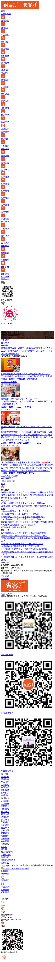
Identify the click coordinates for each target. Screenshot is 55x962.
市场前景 (5, 833)
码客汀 (15, 492)
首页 (3, 11)
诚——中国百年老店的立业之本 (16, 511)
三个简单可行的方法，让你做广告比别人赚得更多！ (25, 549)
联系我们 (5, 795)
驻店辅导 (5, 809)
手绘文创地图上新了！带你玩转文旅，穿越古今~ (23, 503)
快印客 (4, 846)
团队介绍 (5, 785)
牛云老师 (22, 498)
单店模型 (5, 790)
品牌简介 (5, 777)
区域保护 (5, 817)
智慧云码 (5, 857)
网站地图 (5, 874)
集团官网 (5, 276)
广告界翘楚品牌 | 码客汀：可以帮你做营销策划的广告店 (27, 348)
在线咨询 (5, 890)
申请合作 (5, 279)
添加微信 (5, 892)
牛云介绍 (5, 782)
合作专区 (5, 246)
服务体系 (5, 73)
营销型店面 (6, 492)
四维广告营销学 (37, 495)
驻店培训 (18, 495)
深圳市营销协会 (8, 860)
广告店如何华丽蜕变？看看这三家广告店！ (21, 546)
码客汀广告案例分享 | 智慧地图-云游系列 (20, 514)
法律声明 (5, 871)
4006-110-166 (6, 594)
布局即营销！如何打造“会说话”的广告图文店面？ (24, 535)
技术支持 (5, 812)
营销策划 (5, 806)
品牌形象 (5, 779)
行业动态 (5, 828)
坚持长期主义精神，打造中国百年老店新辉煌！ (23, 517)
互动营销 (10, 495)
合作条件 (5, 838)
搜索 (3, 484)
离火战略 (14, 498)
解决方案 (5, 149)
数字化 (26, 495)
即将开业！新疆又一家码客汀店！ (17, 527)
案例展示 (5, 132)
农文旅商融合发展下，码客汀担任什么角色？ (22, 519)
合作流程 (5, 841)
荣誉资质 (5, 787)
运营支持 (5, 814)
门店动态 (5, 822)
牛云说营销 (6, 855)
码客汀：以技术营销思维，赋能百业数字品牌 (22, 544)
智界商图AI (6, 863)
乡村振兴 (42, 492)
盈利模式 (5, 793)
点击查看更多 (7, 478)
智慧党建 (22, 492)
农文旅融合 (32, 492)
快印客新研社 (7, 852)
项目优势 (5, 836)
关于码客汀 (6, 14)
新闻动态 (5, 222)
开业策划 (5, 801)
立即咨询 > (6, 337)
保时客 (4, 849)
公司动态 (5, 825)
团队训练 (5, 803)
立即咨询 (5, 576)
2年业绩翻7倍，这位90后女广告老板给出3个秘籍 (23, 533)
